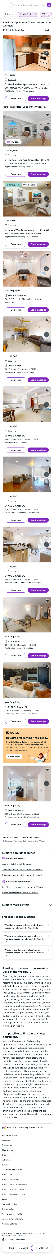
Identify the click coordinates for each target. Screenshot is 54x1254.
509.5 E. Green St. (17, 295)
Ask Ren (43, 1247)
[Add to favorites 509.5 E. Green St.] (47, 254)
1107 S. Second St (17, 707)
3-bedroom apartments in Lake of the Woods (22, 875)
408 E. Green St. (16, 575)
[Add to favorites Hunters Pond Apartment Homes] (47, 114)
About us (6, 1140)
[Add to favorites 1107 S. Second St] (47, 666)
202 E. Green (14, 365)
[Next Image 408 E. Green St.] (46, 544)
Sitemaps (6, 1165)
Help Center (7, 1150)
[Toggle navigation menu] (5, 5)
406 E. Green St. (16, 435)
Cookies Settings (9, 1224)
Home (5, 837)
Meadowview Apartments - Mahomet (27, 84)
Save (25, 1247)
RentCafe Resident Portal (13, 1194)
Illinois (15, 837)
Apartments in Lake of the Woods (17, 864)
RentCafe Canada (10, 1174)
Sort (47, 30)
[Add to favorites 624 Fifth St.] (47, 600)
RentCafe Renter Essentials (14, 1184)
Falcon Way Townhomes (21, 230)
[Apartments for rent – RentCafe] (9, 1127)
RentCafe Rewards (10, 1179)
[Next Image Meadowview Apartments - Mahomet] (46, 53)
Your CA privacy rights (12, 1214)
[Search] (49, 5)
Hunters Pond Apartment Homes (25, 159)
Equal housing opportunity (15, 1239)
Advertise (6, 1160)
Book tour (16, 98)
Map (11, 1247)
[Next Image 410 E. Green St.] (46, 474)
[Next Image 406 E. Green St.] (46, 404)
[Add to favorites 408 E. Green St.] (47, 530)
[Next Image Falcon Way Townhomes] (46, 198)
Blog (4, 1155)
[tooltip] (10, 79)
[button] (36, 14)
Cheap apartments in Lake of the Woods (20, 892)
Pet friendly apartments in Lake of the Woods (22, 887)
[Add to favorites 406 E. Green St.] (47, 390)
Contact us (7, 1145)
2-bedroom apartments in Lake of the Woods (22, 869)
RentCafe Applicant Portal (13, 1189)
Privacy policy (8, 1209)
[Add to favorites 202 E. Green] (47, 320)
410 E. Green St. (16, 505)
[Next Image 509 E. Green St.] (46, 783)
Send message (38, 98)
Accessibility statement (12, 1219)
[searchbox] (31, 5)
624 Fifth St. (14, 641)
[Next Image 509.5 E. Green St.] (46, 268)
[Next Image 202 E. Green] (46, 334)
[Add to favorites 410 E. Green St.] (47, 460)
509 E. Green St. (16, 810)
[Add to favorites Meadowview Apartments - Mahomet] (47, 39)
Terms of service (9, 1204)
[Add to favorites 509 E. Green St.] (47, 769)
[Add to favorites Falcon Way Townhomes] (47, 184)
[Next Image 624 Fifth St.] (46, 614)
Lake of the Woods (30, 837)
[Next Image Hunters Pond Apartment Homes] (46, 128)
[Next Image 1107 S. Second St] (46, 680)
